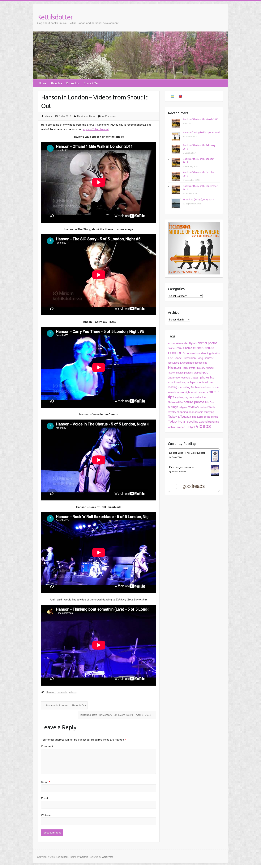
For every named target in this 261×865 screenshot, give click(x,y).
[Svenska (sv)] (172, 96)
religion (183, 407)
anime (171, 348)
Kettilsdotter (55, 17)
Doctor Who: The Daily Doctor (187, 452)
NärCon (210, 402)
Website (46, 815)
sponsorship (196, 412)
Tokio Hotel (177, 421)
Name (45, 782)
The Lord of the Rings (205, 416)
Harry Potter (189, 367)
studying (209, 411)
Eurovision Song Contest (197, 358)
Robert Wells (207, 407)
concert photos (203, 348)
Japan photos (200, 377)
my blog (179, 397)
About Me (56, 83)
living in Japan (188, 382)
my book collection (195, 397)
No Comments (108, 116)
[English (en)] (180, 96)
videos (72, 692)
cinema (187, 347)
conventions (193, 353)
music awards (199, 392)
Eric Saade (175, 358)
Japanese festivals (179, 377)
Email (45, 798)
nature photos (193, 402)
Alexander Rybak (186, 343)
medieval (202, 382)
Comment (47, 746)
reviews (193, 407)
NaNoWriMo (175, 402)
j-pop (204, 372)
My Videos (82, 116)
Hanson (50, 692)
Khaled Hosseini (179, 471)
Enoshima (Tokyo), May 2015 (198, 199)
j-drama (196, 372)
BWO (178, 347)
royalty (172, 412)
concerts (62, 692)
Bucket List (72, 83)
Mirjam (48, 116)
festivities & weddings (181, 362)
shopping (182, 411)
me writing (184, 387)
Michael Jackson (201, 387)
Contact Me (91, 83)
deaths (216, 353)
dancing (206, 353)
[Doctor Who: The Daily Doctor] (215, 452)
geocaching (201, 362)
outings (173, 407)
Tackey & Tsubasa (179, 416)
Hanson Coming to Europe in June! (201, 132)
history (201, 367)
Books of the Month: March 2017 (201, 119)
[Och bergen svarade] (215, 467)
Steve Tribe (177, 457)
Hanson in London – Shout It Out (64, 705)
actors (171, 343)
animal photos (207, 343)
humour (210, 367)
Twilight (190, 426)
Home (42, 83)
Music (92, 116)
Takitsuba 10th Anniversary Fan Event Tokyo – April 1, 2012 (117, 714)
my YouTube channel (96, 129)
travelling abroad (197, 421)
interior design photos (180, 372)
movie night (183, 392)
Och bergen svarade (181, 467)
